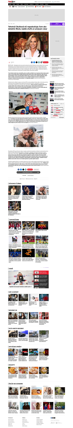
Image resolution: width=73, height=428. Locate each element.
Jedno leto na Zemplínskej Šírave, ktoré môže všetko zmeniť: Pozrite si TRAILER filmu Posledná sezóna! (13, 322)
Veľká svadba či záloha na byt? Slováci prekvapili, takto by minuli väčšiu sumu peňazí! (48, 397)
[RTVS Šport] (52, 105)
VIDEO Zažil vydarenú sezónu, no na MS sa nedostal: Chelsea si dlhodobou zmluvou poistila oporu (59, 84)
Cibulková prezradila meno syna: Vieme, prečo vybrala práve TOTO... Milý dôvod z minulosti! (41, 197)
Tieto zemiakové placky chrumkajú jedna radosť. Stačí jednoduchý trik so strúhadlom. (12, 376)
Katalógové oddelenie (39, 422)
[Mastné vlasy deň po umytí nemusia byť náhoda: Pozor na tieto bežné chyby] (36, 406)
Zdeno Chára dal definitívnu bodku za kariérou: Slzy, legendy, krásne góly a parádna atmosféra (57, 64)
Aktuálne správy (15, 347)
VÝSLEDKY (42, 4)
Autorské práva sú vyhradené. (55, 420)
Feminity (44, 401)
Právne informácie (11, 419)
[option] (13, 400)
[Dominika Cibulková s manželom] (28, 136)
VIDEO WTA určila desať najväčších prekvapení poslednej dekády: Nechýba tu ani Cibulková (14, 213)
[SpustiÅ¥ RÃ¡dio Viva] (57, 23)
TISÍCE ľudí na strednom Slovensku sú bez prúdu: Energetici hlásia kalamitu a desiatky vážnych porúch (60, 411)
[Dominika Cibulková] (28, 44)
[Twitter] (54, 418)
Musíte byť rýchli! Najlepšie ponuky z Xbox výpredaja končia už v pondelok (23, 303)
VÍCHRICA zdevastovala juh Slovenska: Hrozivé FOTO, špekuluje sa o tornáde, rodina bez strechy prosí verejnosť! (33, 358)
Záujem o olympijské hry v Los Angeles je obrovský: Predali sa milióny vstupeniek (59, 95)
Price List (23, 424)
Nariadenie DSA (10, 425)
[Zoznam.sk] (53, 423)
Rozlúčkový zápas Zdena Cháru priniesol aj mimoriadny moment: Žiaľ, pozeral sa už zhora (58, 68)
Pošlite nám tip (45, 62)
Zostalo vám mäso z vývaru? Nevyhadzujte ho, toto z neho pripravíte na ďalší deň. (43, 376)
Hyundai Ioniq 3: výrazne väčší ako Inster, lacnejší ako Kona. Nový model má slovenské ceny (33, 340)
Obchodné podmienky (25, 422)
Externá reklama (24, 420)
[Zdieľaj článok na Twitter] (36, 62)
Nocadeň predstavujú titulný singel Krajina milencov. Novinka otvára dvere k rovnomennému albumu (25, 411)
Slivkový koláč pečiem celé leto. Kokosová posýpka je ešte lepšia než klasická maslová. (23, 376)
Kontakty (38, 417)
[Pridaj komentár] (41, 62)
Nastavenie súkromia (11, 422)
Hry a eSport (13, 292)
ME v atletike (39, 6)
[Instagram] (53, 418)
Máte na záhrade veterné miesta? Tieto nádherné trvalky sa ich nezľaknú (59, 397)
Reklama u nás (24, 419)
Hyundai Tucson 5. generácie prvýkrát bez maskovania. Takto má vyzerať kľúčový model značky (12, 340)
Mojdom (9, 401)
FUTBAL (17, 4)
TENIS (22, 4)
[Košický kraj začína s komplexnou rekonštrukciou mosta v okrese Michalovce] (44, 334)
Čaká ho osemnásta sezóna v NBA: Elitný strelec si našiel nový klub (59, 92)
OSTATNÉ (36, 4)
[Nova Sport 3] (52, 112)
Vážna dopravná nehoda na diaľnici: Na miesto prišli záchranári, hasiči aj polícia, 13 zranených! (43, 358)
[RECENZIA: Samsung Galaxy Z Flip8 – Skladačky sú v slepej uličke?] (33, 297)
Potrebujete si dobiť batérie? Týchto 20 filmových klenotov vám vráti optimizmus (12, 303)
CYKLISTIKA (26, 4)
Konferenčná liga (31, 6)
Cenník (23, 423)
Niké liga (15, 6)
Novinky (9, 386)
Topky (56, 401)
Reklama (23, 417)
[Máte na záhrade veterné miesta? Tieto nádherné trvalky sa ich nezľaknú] (60, 391)
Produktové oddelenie (39, 419)
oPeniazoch (45, 386)
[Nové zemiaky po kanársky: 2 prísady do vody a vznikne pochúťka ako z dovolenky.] (33, 370)
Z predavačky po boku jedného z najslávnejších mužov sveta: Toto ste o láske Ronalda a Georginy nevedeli (47, 411)
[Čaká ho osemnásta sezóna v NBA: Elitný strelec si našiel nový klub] (52, 92)
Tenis (11, 23)
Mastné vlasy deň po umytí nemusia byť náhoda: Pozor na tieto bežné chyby (36, 411)
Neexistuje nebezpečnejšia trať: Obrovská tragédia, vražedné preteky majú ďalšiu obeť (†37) (57, 75)
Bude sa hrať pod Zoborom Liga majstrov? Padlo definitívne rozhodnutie (59, 88)
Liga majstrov (22, 6)
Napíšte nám (10, 424)
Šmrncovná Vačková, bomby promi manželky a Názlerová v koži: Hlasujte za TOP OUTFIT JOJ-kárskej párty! (44, 322)
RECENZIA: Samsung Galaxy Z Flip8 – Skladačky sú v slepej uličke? (33, 303)
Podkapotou (22, 386)
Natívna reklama (24, 425)
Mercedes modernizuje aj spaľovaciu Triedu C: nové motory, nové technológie (23, 339)
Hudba (21, 401)
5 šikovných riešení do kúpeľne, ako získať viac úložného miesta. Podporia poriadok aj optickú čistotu (13, 411)
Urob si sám (57, 386)
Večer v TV (62, 103)
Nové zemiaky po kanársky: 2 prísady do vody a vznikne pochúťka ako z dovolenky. (33, 376)
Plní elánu (33, 401)
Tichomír (47, 1)
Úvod (9, 23)
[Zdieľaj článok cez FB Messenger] (34, 62)
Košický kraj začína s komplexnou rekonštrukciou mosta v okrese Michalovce (43, 340)
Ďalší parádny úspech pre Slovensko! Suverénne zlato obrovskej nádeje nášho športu (57, 71)
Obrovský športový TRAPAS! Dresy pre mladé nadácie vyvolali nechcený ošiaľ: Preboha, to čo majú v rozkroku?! (13, 358)
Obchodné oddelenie (39, 420)
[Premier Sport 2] (52, 114)
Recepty (12, 365)
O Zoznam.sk (10, 417)
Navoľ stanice (53, 117)
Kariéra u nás (10, 423)
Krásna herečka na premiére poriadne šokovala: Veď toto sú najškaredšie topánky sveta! (22, 322)
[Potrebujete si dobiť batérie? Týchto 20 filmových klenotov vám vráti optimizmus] (13, 297)
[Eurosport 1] (52, 107)
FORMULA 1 (32, 4)
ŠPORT (10, 4)
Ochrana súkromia (11, 420)
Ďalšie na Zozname (16, 384)
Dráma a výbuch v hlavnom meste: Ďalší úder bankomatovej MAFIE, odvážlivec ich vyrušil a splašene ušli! (23, 358)
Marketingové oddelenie (40, 423)
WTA (13, 23)
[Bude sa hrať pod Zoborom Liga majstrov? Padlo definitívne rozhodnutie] (52, 88)
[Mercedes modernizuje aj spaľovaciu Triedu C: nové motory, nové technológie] (23, 334)
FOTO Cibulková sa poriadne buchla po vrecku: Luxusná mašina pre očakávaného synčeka (14, 197)
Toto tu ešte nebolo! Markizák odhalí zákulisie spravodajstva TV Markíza (33, 321)
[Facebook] (51, 418)
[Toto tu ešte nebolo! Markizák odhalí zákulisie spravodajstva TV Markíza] (33, 315)
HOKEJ (14, 4)
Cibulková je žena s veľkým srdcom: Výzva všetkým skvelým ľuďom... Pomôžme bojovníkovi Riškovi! (28, 197)
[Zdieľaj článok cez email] (39, 62)
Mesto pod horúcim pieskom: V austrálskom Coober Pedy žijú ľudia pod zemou (36, 397)
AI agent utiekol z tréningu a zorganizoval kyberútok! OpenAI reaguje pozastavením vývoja (43, 303)
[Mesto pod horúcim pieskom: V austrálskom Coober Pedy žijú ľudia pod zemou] (36, 391)
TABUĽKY (46, 4)
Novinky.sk (13, 310)
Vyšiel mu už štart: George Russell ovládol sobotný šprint (59, 99)
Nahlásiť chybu (36, 169)
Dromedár (33, 386)
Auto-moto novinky (16, 328)
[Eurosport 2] (52, 110)
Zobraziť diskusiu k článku (31, 172)
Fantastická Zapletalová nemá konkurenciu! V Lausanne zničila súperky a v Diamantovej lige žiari (57, 61)
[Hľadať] (64, 4)
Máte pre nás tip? (39, 424)
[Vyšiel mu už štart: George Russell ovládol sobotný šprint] (52, 99)
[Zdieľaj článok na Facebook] (32, 62)
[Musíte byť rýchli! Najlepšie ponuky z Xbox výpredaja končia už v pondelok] (23, 297)
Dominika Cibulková (30, 175)
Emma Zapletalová (47, 6)
